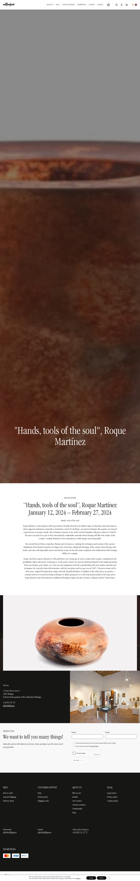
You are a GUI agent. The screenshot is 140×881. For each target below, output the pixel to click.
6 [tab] (74, 667)
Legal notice (111, 793)
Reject (102, 878)
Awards (75, 797)
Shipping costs (43, 801)
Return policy (43, 797)
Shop (58, 5)
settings (78, 878)
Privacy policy (112, 797)
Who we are (76, 793)
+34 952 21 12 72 (79, 832)
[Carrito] (126, 5)
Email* (107, 732)
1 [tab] (65, 667)
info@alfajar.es (8, 706)
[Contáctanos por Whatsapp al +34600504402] (108, 5)
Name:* (74, 732)
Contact (100, 5)
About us (50, 5)
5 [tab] (72, 667)
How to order (8, 793)
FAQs (39, 793)
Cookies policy (112, 801)
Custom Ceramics (68, 5)
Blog (74, 813)
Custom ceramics (79, 805)
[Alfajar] (9, 5)
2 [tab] (67, 667)
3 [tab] (69, 667)
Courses (91, 5)
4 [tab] (70, 667)
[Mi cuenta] (121, 5)
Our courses (77, 801)
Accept (91, 878)
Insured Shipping (9, 797)
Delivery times (8, 801)
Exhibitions (81, 5)
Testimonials (77, 809)
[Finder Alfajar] (116, 5)
